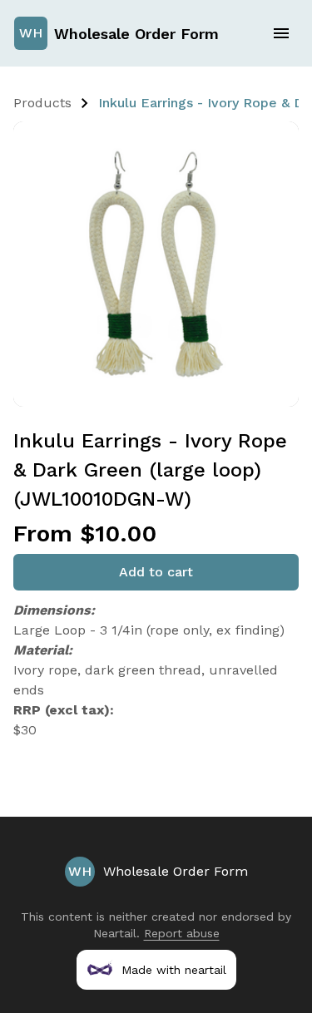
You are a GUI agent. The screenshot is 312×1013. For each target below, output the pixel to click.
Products (42, 103)
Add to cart (156, 572)
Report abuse (182, 933)
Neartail (114, 933)
